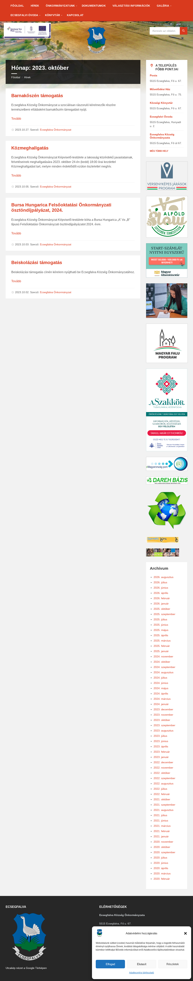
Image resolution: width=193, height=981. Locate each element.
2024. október (162, 661)
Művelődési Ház (160, 89)
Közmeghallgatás (29, 147)
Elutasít (141, 964)
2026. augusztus (163, 577)
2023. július (160, 735)
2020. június (161, 862)
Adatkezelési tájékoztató (141, 972)
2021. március (162, 825)
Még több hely (159, 151)
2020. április (161, 868)
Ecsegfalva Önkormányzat (55, 129)
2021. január (161, 836)
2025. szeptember (164, 614)
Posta (153, 75)
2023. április (161, 746)
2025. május (161, 630)
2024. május (161, 688)
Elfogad (110, 964)
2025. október (162, 608)
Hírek (27, 77)
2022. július (160, 788)
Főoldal (15, 77)
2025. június (161, 624)
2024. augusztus (163, 672)
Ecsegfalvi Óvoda (161, 116)
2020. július (160, 857)
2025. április (161, 635)
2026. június (161, 587)
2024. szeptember (164, 667)
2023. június (161, 741)
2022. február (162, 794)
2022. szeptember (164, 778)
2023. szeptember (164, 725)
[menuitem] (17, 5)
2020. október (162, 846)
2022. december (163, 762)
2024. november (163, 656)
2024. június (161, 682)
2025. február (162, 645)
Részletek (172, 964)
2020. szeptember (164, 852)
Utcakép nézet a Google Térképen (26, 967)
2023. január (161, 757)
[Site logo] (96, 52)
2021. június (161, 820)
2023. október (162, 719)
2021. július (160, 815)
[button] (185, 933)
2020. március (162, 873)
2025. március (162, 640)
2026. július (160, 582)
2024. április (161, 693)
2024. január (161, 704)
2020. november (163, 841)
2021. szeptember (164, 804)
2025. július (160, 619)
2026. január (161, 603)
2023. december (163, 709)
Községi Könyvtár (161, 102)
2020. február (162, 878)
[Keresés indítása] (183, 31)
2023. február (162, 751)
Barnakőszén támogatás (37, 95)
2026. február (162, 598)
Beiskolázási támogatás (36, 262)
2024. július (160, 677)
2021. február (162, 831)
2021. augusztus (163, 809)
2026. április (161, 592)
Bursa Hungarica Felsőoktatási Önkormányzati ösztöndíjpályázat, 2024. (61, 207)
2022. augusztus (163, 783)
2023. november (163, 714)
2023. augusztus (163, 730)
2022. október (162, 772)
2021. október (162, 799)
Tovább (16, 118)
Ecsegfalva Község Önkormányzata (162, 136)
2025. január (161, 651)
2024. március (162, 698)
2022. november (163, 767)
